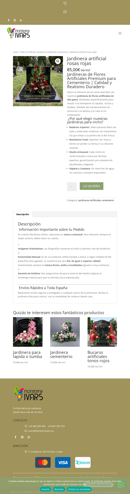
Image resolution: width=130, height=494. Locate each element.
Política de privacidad (79, 489)
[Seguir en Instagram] (15, 20)
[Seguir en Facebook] (8, 20)
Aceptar (46, 489)
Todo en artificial (28, 52)
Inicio (15, 52)
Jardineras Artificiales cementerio (52, 52)
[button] (58, 61)
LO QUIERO (91, 186)
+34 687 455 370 (56, 426)
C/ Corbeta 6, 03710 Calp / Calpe (45, 451)
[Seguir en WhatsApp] (21, 20)
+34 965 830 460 (37, 426)
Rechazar (59, 489)
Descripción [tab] (22, 214)
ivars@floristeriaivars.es (41, 430)
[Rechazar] (126, 485)
